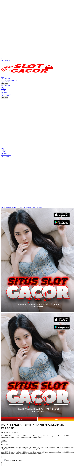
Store (2, 77)
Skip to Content (5, 60)
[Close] (1, 457)
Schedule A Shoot (6, 94)
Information (4, 92)
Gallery (3, 90)
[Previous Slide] (1, 463)
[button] (37, 444)
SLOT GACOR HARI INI (9, 80)
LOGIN (56, 419)
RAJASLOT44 (5, 78)
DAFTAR (19, 419)
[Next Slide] (1, 465)
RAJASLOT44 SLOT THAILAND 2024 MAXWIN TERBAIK (23, 207)
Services (3, 89)
